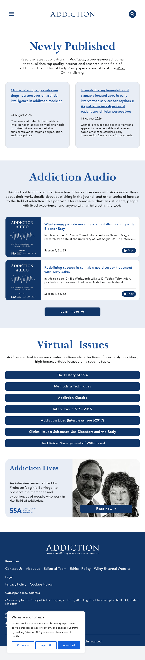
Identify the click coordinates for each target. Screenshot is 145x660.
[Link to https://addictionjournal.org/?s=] (132, 14)
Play (131, 250)
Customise (23, 645)
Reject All (46, 645)
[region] (46, 632)
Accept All (69, 645)
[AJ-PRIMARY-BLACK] (72, 12)
